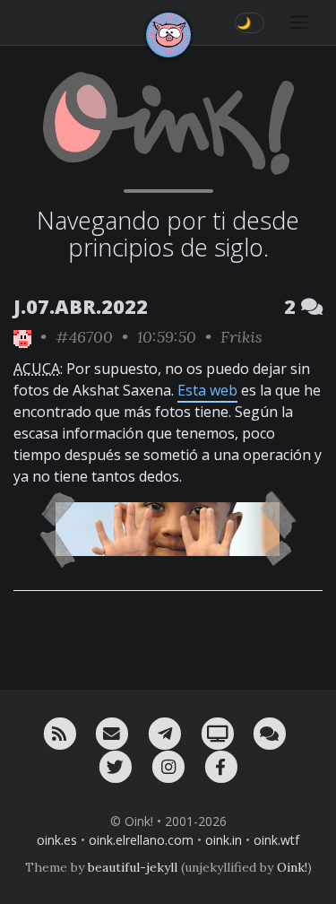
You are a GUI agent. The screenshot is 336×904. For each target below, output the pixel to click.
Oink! (292, 867)
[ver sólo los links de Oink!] (22, 336)
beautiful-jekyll (132, 867)
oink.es (57, 839)
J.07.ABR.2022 (80, 306)
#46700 (84, 336)
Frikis (241, 336)
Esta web (207, 390)
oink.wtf (276, 839)
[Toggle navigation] (299, 22)
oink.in (223, 839)
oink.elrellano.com (141, 839)
